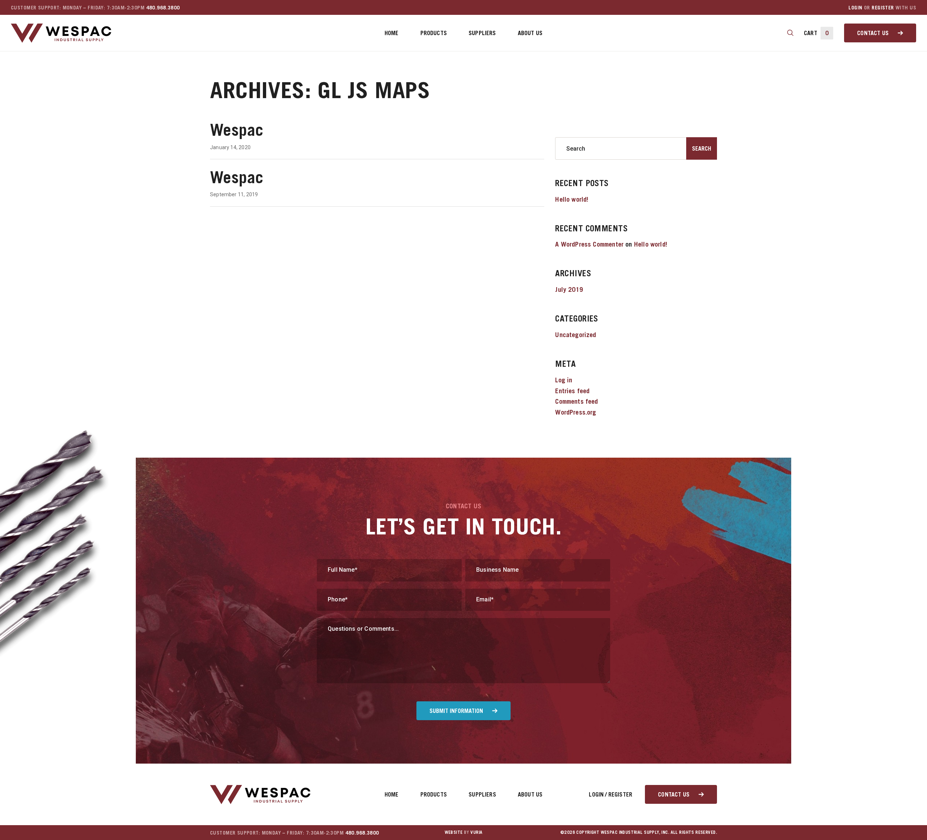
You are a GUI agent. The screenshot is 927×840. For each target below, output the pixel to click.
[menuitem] (392, 33)
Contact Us (873, 33)
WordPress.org (575, 412)
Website (454, 832)
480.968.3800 (163, 7)
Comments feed (576, 401)
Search (701, 148)
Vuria (476, 832)
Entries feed (572, 391)
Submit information (456, 710)
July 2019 (569, 289)
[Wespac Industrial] (61, 33)
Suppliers (482, 33)
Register (883, 7)
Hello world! (571, 199)
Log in (563, 380)
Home (392, 33)
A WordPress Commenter (589, 244)
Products (433, 33)
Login (855, 7)
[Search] (790, 33)
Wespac (237, 129)
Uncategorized (575, 335)
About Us (530, 33)
